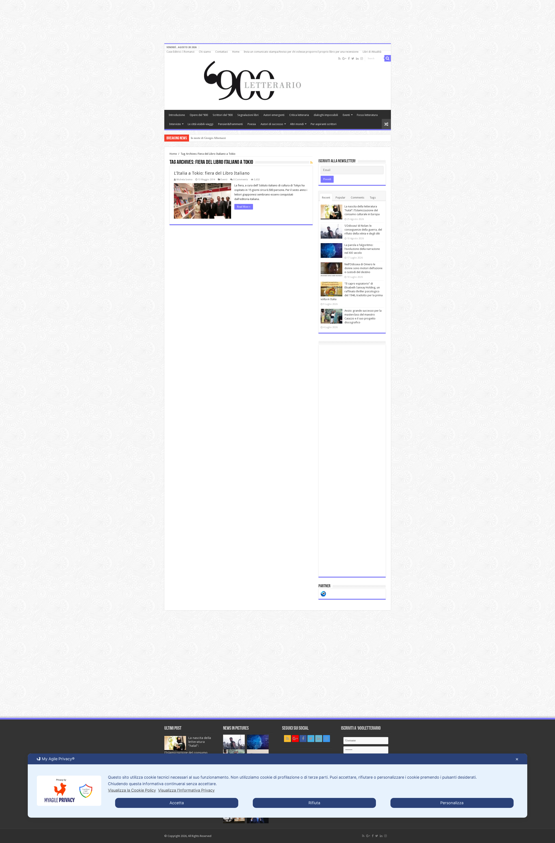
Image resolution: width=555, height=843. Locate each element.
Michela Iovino (184, 179)
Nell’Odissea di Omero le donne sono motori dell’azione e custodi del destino (363, 268)
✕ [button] (517, 759)
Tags (373, 197)
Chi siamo (205, 51)
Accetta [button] (177, 803)
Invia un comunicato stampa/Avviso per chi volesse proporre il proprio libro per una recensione (301, 51)
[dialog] (277, 785)
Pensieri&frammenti (230, 124)
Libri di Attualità (372, 51)
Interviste (175, 124)
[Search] (387, 58)
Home (235, 51)
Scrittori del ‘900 (223, 115)
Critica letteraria (299, 115)
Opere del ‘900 (199, 115)
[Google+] (344, 58)
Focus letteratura (367, 115)
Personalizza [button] (452, 803)
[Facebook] (349, 58)
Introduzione (177, 115)
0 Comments (240, 179)
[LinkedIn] (357, 58)
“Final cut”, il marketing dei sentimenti (214, 138)
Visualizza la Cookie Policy (132, 790)
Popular (340, 197)
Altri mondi (297, 124)
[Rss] (339, 58)
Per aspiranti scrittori (323, 124)
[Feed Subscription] (311, 162)
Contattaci (221, 51)
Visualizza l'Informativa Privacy (186, 790)
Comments (357, 197)
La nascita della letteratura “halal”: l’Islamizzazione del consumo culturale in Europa (362, 210)
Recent (326, 197)
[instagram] (361, 58)
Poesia (252, 124)
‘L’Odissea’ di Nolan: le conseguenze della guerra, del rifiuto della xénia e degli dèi (363, 229)
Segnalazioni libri (248, 115)
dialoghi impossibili (326, 115)
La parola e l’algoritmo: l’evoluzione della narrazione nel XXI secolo (362, 248)
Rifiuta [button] (314, 803)
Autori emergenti (273, 115)
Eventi (346, 115)
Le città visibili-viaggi (200, 124)
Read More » (243, 206)
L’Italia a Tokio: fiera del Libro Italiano (212, 173)
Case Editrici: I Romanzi (180, 51)
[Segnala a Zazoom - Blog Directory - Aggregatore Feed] (323, 593)
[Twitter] (353, 58)
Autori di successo (272, 124)
